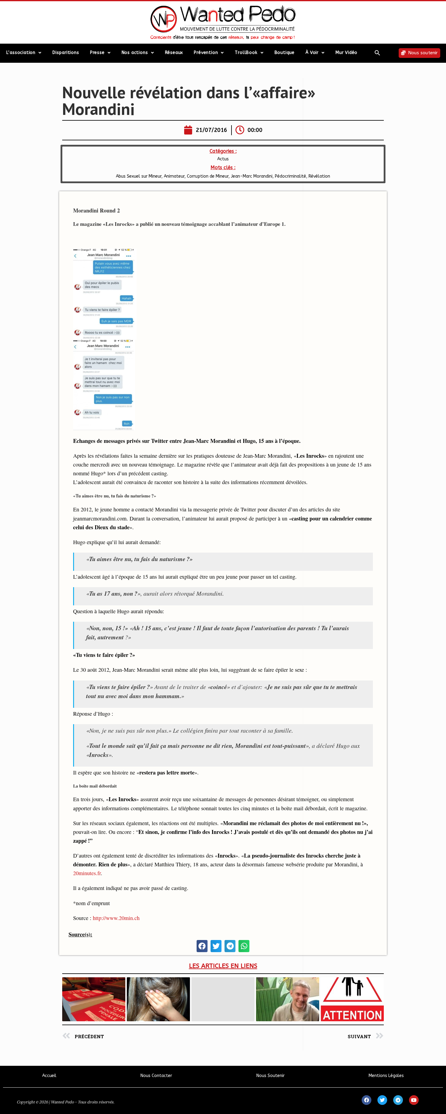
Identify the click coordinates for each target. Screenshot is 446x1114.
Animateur (174, 176)
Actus (223, 159)
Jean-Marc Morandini (251, 176)
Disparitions (65, 52)
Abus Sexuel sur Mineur (138, 176)
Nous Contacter (156, 1075)
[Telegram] (398, 1100)
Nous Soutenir (270, 1075)
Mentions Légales (386, 1075)
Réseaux (174, 52)
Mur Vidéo (346, 52)
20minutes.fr (87, 873)
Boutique (285, 52)
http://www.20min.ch (116, 918)
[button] (377, 52)
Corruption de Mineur (207, 176)
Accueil (49, 1075)
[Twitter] (382, 1100)
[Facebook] (366, 1100)
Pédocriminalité (290, 176)
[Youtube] (414, 1100)
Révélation (319, 176)
